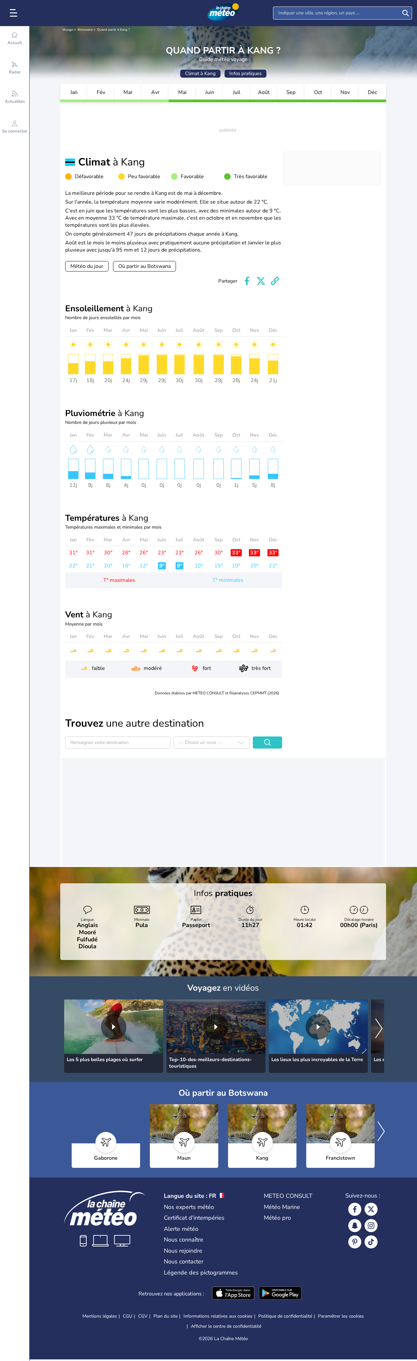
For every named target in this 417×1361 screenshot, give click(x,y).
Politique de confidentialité (285, 1316)
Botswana (85, 29)
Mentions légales (99, 1316)
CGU (127, 1316)
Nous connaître (183, 1240)
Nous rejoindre (183, 1251)
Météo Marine (282, 1207)
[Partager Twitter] (261, 281)
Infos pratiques (245, 73)
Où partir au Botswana (144, 266)
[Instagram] (371, 1225)
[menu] (14, 13)
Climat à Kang (200, 73)
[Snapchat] (354, 1225)
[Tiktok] (371, 1241)
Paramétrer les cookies (341, 1316)
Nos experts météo (189, 1207)
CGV (143, 1316)
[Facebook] (354, 1209)
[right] (379, 1029)
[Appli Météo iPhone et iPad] (233, 1294)
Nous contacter (183, 1261)
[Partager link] (275, 281)
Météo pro (277, 1218)
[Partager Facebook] (247, 281)
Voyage (67, 29)
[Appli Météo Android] (280, 1294)
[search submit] (405, 13)
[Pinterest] (354, 1241)
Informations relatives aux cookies (217, 1316)
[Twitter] (371, 1209)
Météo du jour (86, 266)
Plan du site (165, 1316)
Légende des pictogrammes (201, 1272)
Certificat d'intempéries (194, 1218)
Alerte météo (181, 1229)
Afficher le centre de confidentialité (226, 1326)
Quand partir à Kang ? (113, 29)
